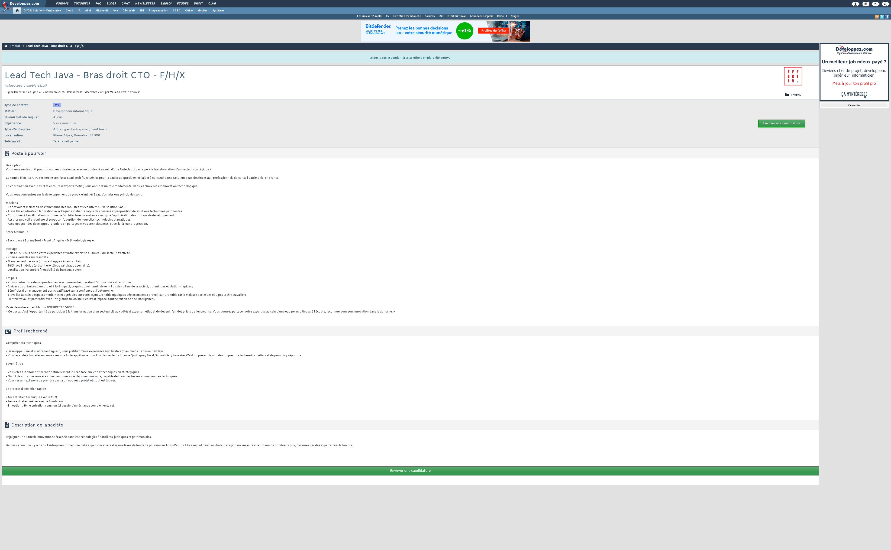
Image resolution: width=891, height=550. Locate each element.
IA (79, 10)
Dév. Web (129, 10)
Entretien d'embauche (407, 16)
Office (189, 10)
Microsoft (102, 10)
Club (212, 4)
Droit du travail (456, 16)
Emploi (166, 4)
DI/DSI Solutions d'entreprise (42, 10)
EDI (141, 10)
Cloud (69, 10)
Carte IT (502, 16)
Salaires (430, 16)
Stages (515, 16)
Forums (62, 4)
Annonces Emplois (481, 16)
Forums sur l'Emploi (369, 16)
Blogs (111, 4)
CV (388, 16)
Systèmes (218, 10)
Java (115, 10)
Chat (125, 4)
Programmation (158, 10)
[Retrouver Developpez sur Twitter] (882, 17)
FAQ (98, 4)
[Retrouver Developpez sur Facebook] (887, 17)
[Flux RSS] (877, 17)
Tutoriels (81, 4)
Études (182, 4)
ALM (88, 10)
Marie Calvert (118, 92)
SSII (441, 16)
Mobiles (202, 10)
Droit (198, 4)
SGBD (177, 10)
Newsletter (145, 4)
